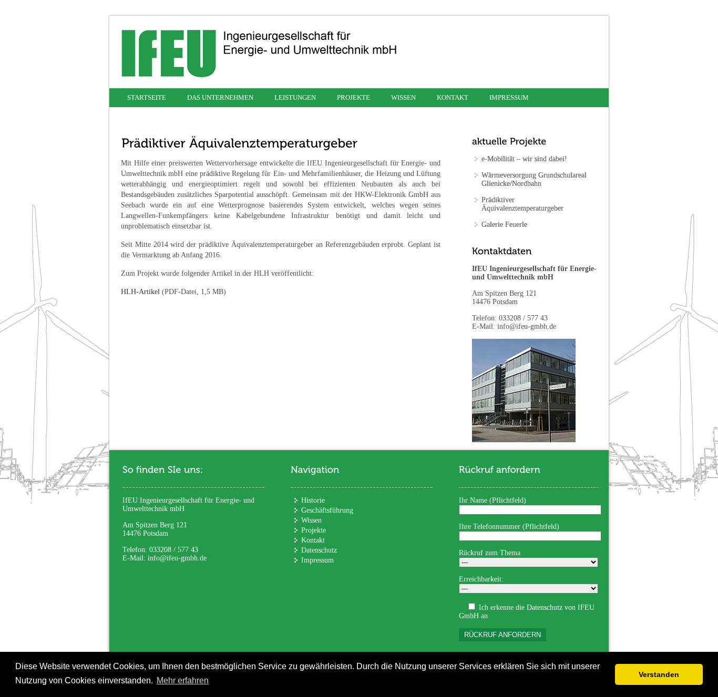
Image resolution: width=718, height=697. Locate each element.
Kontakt (452, 97)
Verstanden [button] (659, 674)
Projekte (313, 530)
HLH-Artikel (140, 292)
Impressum (509, 97)
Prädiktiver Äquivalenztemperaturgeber (522, 204)
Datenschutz (319, 550)
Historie (313, 500)
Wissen (403, 97)
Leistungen (295, 97)
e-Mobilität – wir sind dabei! (524, 159)
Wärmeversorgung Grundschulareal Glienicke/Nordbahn (534, 179)
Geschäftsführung (327, 510)
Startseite (146, 97)
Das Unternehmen (220, 97)
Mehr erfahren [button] (183, 680)
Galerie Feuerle (504, 224)
